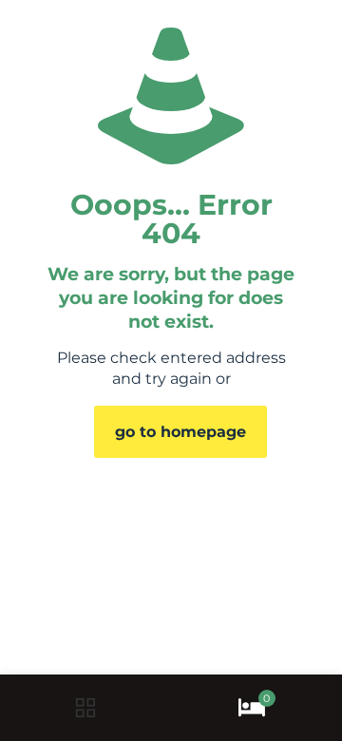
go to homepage (180, 432)
